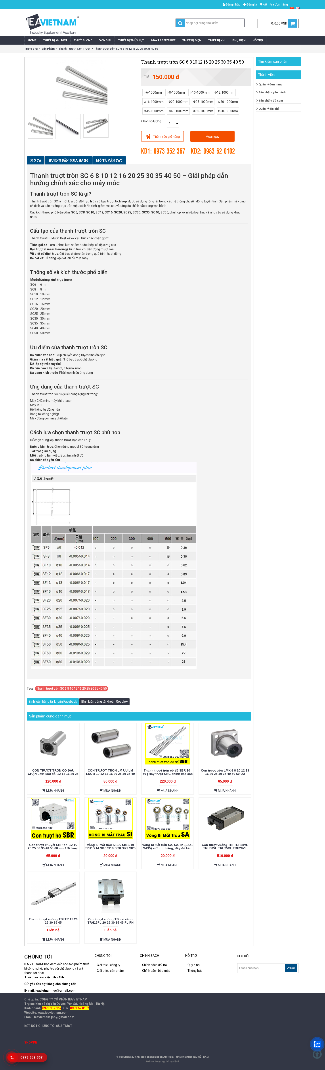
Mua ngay (212, 136)
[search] (180, 23)
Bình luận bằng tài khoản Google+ (104, 701)
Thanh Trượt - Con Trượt (74, 48)
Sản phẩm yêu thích (272, 92)
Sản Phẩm (48, 48)
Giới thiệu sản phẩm (110, 970)
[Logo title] (92, 24)
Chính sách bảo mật (156, 970)
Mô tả (35, 160)
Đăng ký (252, 4)
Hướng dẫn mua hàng (68, 160)
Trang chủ (31, 48)
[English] (298, 7)
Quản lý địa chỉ (269, 108)
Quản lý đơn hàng (271, 84)
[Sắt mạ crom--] (40, 126)
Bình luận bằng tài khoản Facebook (53, 701)
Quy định (193, 965)
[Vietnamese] (292, 7)
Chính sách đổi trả (154, 965)
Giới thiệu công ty (108, 965)
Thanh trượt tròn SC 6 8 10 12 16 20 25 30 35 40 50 (126, 48)
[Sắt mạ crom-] (96, 126)
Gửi (292, 968)
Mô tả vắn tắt (109, 160)
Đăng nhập (233, 4)
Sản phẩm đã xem (271, 100)
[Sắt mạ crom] (68, 126)
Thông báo (195, 970)
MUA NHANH (55, 791)
